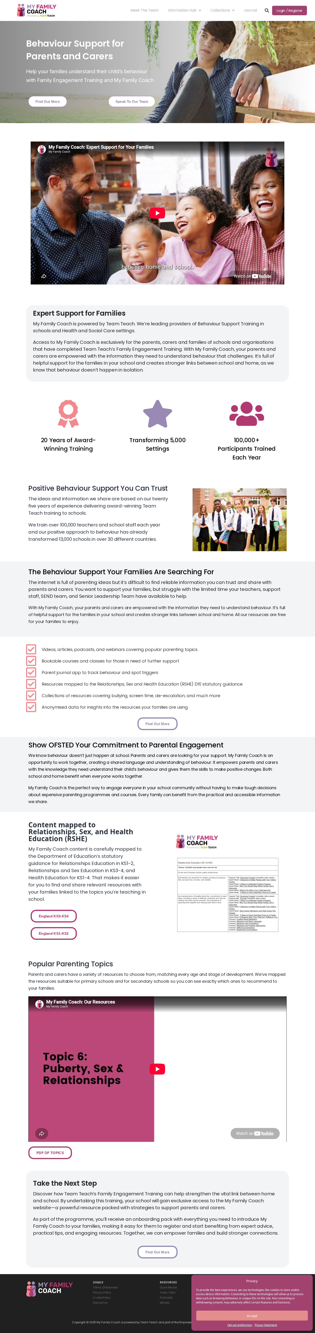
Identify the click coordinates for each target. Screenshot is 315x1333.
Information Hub (182, 10)
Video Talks (167, 1292)
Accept (252, 1315)
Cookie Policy (102, 1298)
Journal (250, 10)
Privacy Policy (102, 1292)
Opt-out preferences (239, 1325)
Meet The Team (145, 10)
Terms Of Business (105, 1287)
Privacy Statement (266, 1325)
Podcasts (166, 1298)
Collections (220, 10)
